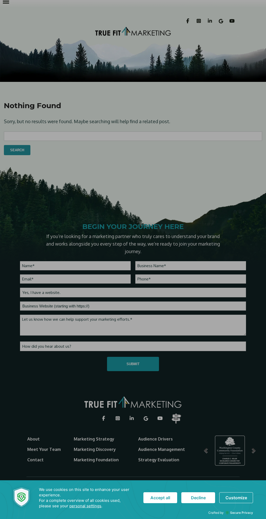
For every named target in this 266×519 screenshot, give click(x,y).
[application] (133, 499)
